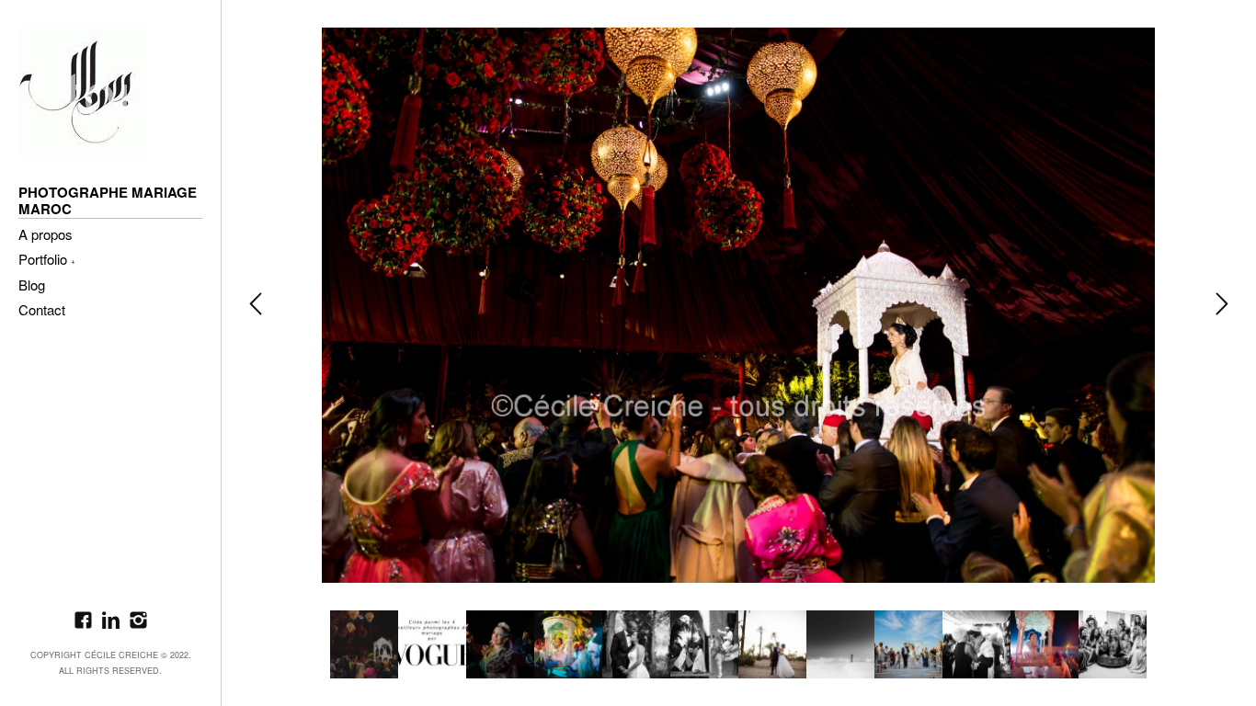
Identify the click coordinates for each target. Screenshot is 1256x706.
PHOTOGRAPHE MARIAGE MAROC (107, 201)
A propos (45, 235)
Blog (31, 285)
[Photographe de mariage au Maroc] (82, 92)
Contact (41, 310)
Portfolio (42, 259)
